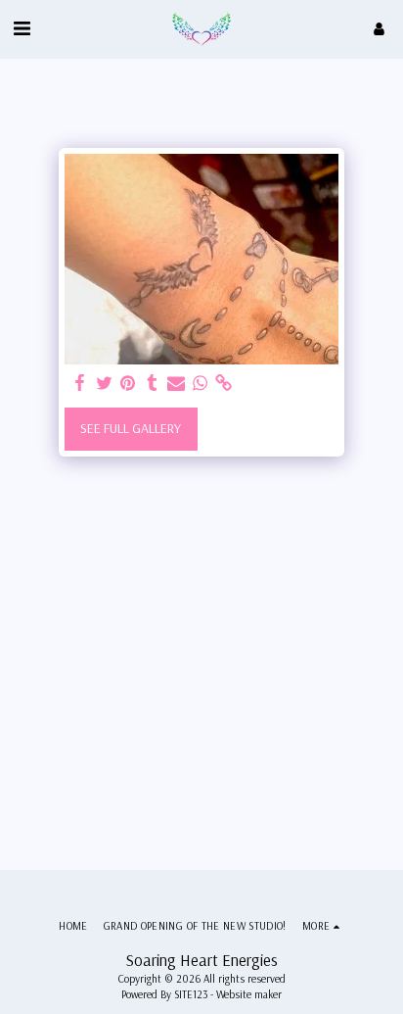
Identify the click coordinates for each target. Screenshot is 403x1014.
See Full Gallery (130, 428)
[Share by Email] (176, 383)
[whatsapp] (200, 383)
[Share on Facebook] (80, 383)
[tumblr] (152, 383)
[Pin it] (128, 383)
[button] (21, 28)
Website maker (249, 994)
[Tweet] (104, 383)
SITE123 (190, 994)
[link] (224, 383)
